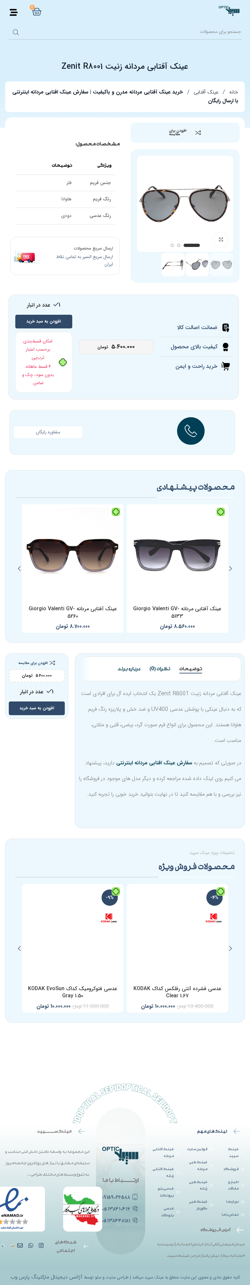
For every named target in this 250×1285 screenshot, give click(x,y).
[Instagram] (41, 1245)
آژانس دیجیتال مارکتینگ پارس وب (47, 1277)
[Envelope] (20, 1245)
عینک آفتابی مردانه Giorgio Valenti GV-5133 (177, 612)
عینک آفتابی (205, 92)
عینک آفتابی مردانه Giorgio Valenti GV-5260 (73, 612)
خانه (233, 92)
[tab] (190, 669)
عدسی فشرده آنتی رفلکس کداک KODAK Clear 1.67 (177, 992)
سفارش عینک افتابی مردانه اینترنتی (154, 763)
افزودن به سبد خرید (43, 321)
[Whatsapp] (30, 1245)
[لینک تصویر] (3, 1246)
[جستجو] (15, 32)
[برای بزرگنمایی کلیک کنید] (221, 240)
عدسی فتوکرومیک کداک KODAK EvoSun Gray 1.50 (72, 992)
